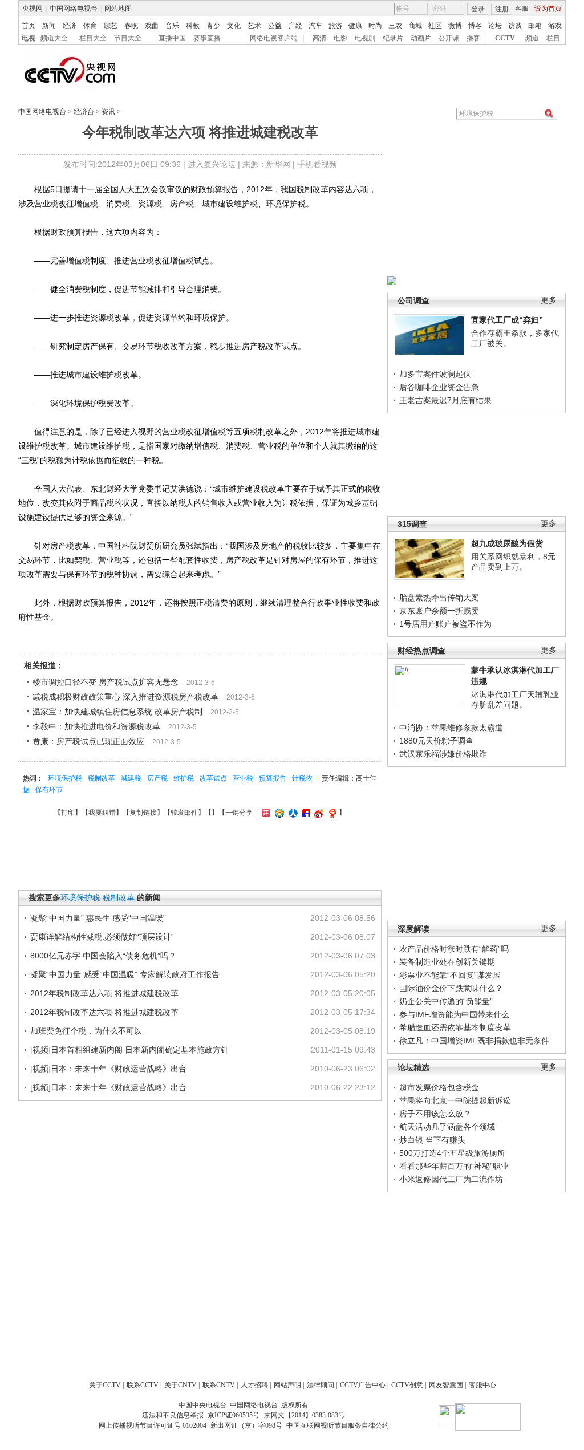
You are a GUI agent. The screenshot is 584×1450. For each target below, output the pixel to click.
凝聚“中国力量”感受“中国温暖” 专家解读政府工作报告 (125, 974)
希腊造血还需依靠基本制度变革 (455, 1027)
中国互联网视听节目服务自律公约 (337, 1425)
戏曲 (152, 26)
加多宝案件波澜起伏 (435, 374)
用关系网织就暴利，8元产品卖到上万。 (513, 561)
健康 (355, 26)
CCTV (505, 38)
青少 (213, 26)
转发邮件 (184, 813)
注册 (502, 9)
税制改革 (101, 778)
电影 (340, 38)
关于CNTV (180, 1385)
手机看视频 (317, 164)
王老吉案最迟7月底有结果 (445, 400)
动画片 (421, 38)
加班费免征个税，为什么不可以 (86, 1030)
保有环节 (49, 790)
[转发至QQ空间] (278, 813)
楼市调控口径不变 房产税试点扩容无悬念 (106, 682)
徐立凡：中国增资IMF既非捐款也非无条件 (474, 1040)
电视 (28, 38)
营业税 (243, 778)
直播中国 (172, 38)
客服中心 (482, 1385)
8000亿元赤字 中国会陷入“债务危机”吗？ (103, 955)
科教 (193, 26)
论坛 (495, 26)
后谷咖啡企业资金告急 (439, 387)
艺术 (254, 26)
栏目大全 (93, 38)
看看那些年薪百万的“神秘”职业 (454, 1166)
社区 (435, 26)
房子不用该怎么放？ (435, 1113)
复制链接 (143, 813)
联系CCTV (143, 1385)
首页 (28, 26)
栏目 (553, 38)
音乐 (172, 26)
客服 (522, 9)
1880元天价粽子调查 (436, 740)
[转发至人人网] (292, 813)
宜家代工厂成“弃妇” (507, 319)
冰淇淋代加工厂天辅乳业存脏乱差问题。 (515, 699)
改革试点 (213, 778)
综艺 (110, 26)
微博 (455, 26)
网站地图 (118, 9)
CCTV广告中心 (363, 1385)
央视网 (32, 9)
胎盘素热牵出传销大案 (439, 597)
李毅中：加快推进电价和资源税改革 (96, 726)
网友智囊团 (446, 1385)
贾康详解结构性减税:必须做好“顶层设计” (102, 936)
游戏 (555, 26)
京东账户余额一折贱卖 (439, 610)
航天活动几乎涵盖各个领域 (447, 1126)
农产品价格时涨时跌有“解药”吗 (454, 948)
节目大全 (127, 38)
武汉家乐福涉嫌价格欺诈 (443, 753)
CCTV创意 (407, 1385)
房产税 (157, 778)
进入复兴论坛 (212, 164)
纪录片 (393, 38)
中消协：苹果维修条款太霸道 (451, 727)
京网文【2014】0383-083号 (304, 1415)
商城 (415, 26)
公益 (275, 26)
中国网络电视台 (74, 9)
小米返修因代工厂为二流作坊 (451, 1179)
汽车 (315, 26)
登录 (478, 9)
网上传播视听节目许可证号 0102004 (152, 1425)
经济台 (84, 112)
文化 (234, 26)
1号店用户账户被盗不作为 (445, 623)
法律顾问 (320, 1385)
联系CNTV (218, 1385)
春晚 (131, 26)
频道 (532, 38)
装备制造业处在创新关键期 (447, 961)
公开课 (449, 38)
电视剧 (365, 38)
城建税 (131, 778)
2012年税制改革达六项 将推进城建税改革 (104, 993)
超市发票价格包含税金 (439, 1087)
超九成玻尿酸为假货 (507, 543)
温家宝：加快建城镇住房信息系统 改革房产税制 (117, 711)
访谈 (515, 26)
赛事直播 (207, 38)
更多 (549, 300)
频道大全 (54, 38)
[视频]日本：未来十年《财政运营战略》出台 (108, 1068)
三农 (395, 26)
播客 (473, 38)
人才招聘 (254, 1385)
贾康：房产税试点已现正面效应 (88, 741)
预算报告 (272, 778)
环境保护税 (65, 778)
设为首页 (548, 9)
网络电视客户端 (274, 38)
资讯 (108, 112)
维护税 (183, 778)
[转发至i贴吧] (304, 813)
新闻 (49, 26)
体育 (90, 26)
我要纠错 (102, 813)
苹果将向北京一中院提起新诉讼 (455, 1100)
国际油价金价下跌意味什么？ (451, 988)
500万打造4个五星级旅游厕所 (452, 1152)
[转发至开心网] (264, 813)
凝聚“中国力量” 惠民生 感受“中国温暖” (98, 918)
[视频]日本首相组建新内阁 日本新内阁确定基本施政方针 (129, 1049)
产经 (295, 26)
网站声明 (287, 1385)
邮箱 (535, 26)
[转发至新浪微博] (317, 813)
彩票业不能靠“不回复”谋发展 (450, 975)
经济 (69, 26)
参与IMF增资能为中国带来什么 (454, 1014)
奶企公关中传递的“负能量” (446, 1001)
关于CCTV (105, 1385)
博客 (475, 26)
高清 (319, 38)
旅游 (335, 26)
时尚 (375, 26)
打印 (68, 813)
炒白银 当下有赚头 (432, 1139)
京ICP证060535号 (233, 1415)
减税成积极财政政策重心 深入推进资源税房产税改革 (125, 696)
